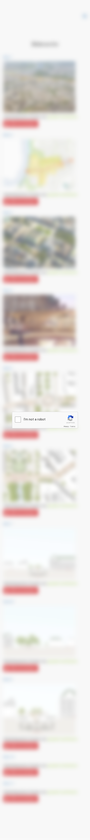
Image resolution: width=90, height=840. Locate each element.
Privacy (66, 426)
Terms (72, 426)
